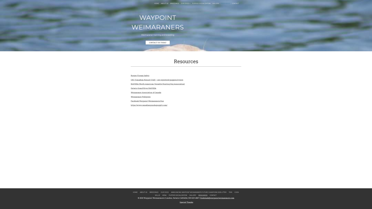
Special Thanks (186, 202)
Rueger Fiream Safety (140, 75)
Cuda (237, 192)
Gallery (215, 3)
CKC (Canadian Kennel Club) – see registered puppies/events (157, 80)
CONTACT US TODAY (157, 42)
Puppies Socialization (201, 3)
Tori (230, 192)
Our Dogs (185, 3)
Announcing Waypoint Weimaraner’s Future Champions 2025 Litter (198, 192)
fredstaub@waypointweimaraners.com (217, 198)
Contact (235, 3)
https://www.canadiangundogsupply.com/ (149, 105)
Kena (164, 195)
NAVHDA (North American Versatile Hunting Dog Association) (158, 84)
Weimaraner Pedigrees (141, 97)
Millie (157, 195)
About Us (164, 3)
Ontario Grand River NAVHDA (143, 88)
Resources (225, 3)
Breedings (174, 3)
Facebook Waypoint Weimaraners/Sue (147, 101)
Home (156, 3)
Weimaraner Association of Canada (146, 92)
